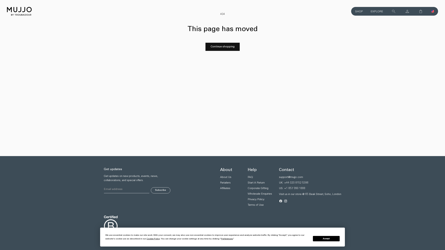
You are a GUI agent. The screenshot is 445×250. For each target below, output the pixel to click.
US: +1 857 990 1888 (292, 188)
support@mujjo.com (291, 177)
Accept (326, 239)
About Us (225, 177)
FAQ (250, 177)
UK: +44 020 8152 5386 (293, 182)
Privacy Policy (256, 199)
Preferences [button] (227, 239)
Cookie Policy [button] (153, 239)
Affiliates (225, 188)
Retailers (225, 182)
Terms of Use (256, 205)
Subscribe (160, 190)
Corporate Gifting (258, 188)
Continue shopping (222, 46)
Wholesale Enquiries (260, 194)
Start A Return (256, 182)
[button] (432, 11)
